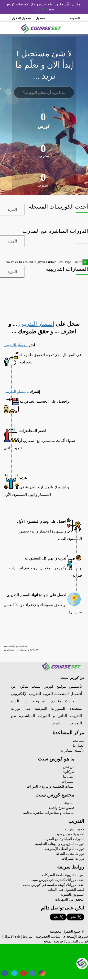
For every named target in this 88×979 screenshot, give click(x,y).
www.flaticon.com (11, 650)
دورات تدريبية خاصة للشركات (63, 875)
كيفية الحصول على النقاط (66, 890)
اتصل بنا (78, 745)
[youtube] (23, 973)
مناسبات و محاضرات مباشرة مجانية (49, 813)
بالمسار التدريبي (16, 392)
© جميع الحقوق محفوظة (66, 931)
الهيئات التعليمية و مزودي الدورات (51, 786)
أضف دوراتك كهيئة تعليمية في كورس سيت (53, 885)
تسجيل (40, 18)
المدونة (75, 18)
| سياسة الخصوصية (48, 936)
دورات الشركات (73, 858)
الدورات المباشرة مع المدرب (64, 839)
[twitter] (14, 973)
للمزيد (38, 9)
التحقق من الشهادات (69, 899)
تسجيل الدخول (21, 18)
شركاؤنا (69, 772)
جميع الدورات (74, 829)
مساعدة (78, 741)
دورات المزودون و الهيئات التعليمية (59, 844)
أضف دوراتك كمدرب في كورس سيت (57, 880)
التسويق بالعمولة (72, 894)
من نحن (69, 767)
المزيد (12, 209)
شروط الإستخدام (75, 936)
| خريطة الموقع (54, 941)
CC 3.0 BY (34, 650)
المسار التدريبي (36, 324)
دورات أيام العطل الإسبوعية (64, 849)
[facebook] (4, 973)
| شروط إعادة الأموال (19, 936)
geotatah (19, 646)
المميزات (68, 781)
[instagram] (42, 973)
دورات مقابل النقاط (70, 853)
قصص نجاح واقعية (61, 808)
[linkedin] (33, 973)
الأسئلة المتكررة (72, 750)
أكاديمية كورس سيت (69, 834)
